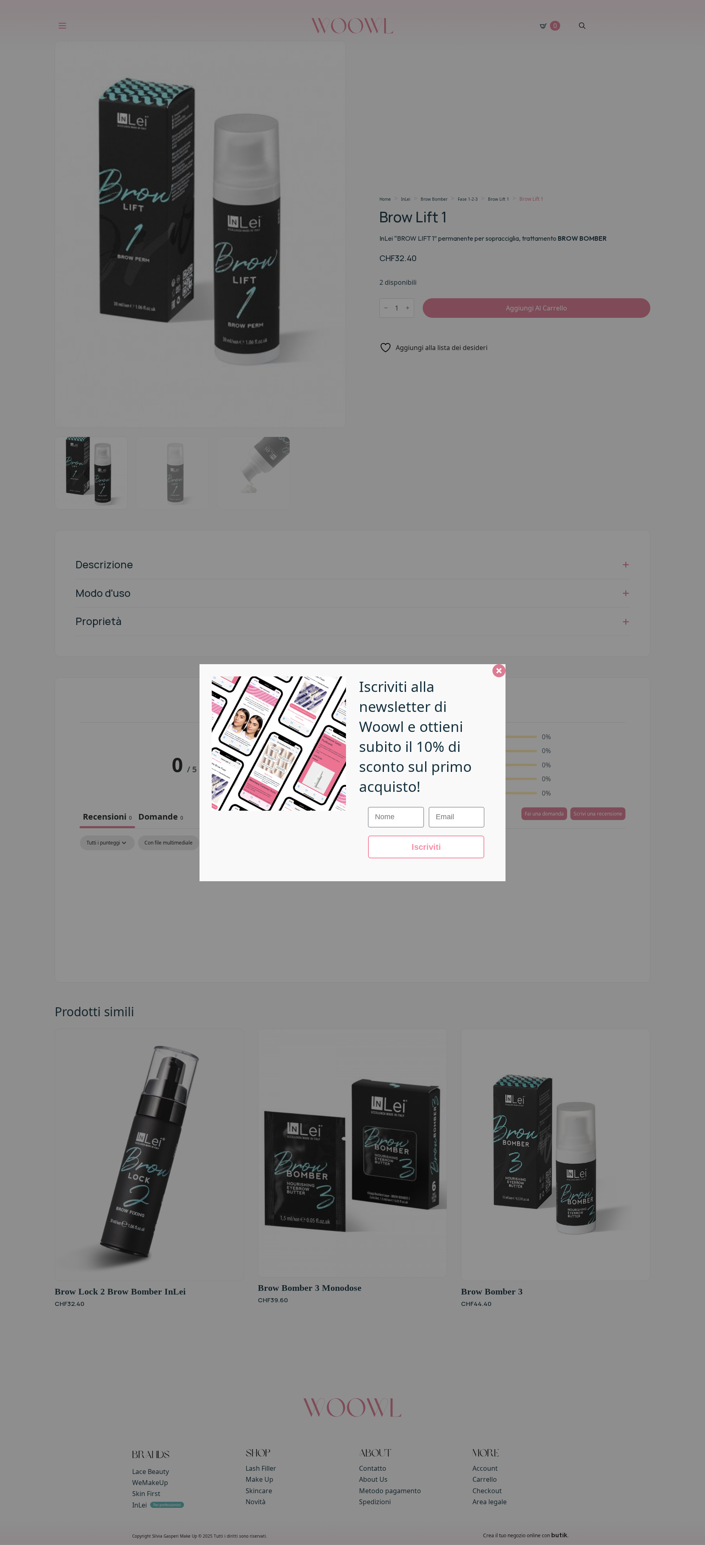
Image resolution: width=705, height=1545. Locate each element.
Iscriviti (426, 846)
